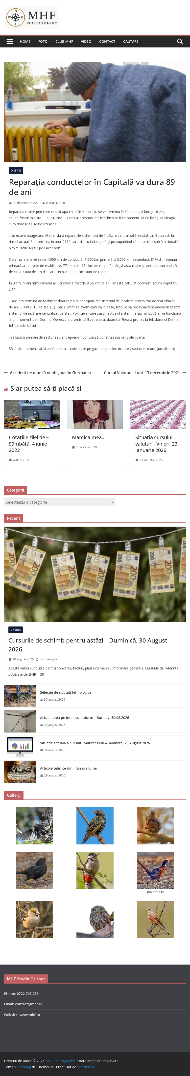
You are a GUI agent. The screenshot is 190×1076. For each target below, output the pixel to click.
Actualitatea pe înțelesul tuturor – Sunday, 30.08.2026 (84, 717)
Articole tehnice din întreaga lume (68, 768)
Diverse (16, 170)
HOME (25, 41)
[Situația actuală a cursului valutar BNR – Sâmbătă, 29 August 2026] (20, 746)
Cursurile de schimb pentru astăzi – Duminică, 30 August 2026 (87, 644)
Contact (107, 41)
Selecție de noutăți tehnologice (65, 692)
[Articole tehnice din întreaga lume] (20, 772)
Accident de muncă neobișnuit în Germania (50, 372)
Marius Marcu (55, 203)
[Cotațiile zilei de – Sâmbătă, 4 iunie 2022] (32, 403)
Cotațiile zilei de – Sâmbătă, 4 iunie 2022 (29, 443)
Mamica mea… (89, 437)
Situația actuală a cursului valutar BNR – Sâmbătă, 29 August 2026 (95, 743)
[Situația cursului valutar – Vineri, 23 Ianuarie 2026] (158, 403)
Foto (43, 41)
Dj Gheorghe (48, 659)
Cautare (131, 41)
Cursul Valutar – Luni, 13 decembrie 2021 (142, 372)
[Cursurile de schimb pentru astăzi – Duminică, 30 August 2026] (95, 574)
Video (86, 41)
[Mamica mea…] (95, 403)
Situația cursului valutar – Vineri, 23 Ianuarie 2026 (156, 443)
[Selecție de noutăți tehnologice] (20, 696)
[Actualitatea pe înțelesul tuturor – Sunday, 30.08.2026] (20, 721)
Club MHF (64, 41)
